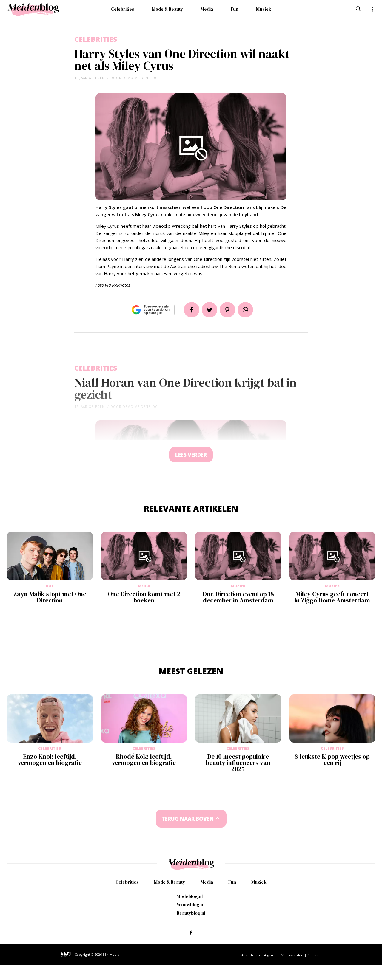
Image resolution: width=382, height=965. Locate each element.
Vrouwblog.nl (190, 905)
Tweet (209, 309)
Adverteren (250, 955)
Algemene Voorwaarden (283, 955)
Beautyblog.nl (191, 913)
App (245, 309)
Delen (191, 309)
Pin (227, 309)
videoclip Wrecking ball (176, 226)
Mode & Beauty (167, 9)
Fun (234, 9)
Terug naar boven (188, 818)
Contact (313, 955)
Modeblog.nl (190, 896)
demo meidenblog (140, 78)
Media (207, 9)
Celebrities (122, 9)
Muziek (263, 9)
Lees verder (191, 454)
